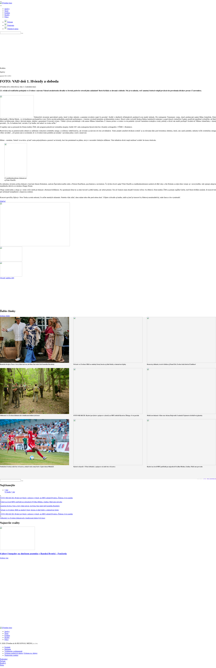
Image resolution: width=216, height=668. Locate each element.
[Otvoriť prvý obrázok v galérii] (35, 246)
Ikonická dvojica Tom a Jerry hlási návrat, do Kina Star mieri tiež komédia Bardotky (30, 506)
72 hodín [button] (7, 492)
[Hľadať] (1, 5)
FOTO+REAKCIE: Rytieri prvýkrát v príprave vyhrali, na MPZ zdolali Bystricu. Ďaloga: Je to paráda (36, 498)
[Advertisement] (67, 49)
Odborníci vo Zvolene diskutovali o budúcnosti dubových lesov (22, 518)
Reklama (7, 649)
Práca (6, 17)
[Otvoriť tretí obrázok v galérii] (11, 276)
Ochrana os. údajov (30, 653)
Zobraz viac (4, 558)
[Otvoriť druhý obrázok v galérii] (11, 261)
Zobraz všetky (5, 316)
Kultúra (7, 13)
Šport (6, 11)
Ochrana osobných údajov (13, 653)
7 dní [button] (6, 490)
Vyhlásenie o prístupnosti (13, 651)
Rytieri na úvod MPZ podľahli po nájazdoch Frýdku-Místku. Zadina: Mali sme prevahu (31, 502)
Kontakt (7, 647)
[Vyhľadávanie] (22, 33)
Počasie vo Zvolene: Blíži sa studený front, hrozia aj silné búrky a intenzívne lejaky (29, 510)
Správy (7, 9)
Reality (7, 15)
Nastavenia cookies (11, 655)
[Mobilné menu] (1, 1)
